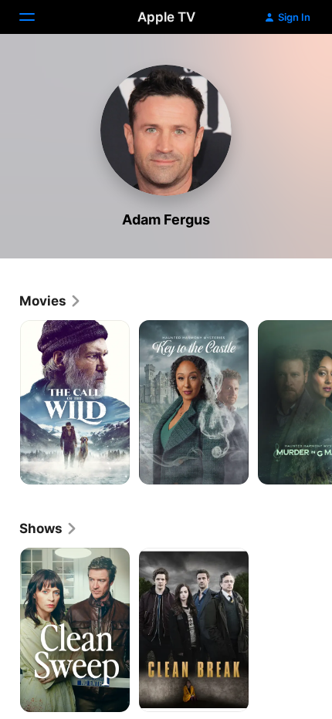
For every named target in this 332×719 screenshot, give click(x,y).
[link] (50, 300)
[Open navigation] (36, 17)
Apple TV (166, 17)
